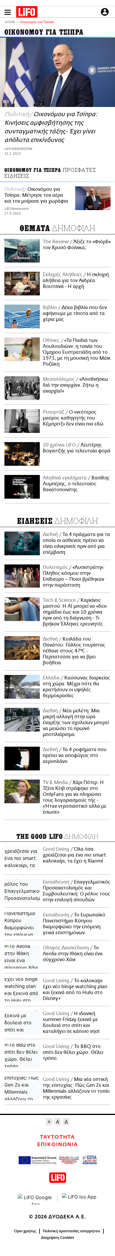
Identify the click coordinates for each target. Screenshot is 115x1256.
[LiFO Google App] (35, 1199)
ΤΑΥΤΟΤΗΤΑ (57, 1137)
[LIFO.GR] (26, 13)
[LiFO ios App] (79, 1199)
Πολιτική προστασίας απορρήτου (71, 1231)
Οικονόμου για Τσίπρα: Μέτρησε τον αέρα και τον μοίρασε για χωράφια (36, 195)
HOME (10, 22)
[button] (7, 12)
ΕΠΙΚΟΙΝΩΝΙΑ (57, 1145)
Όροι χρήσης (25, 1231)
